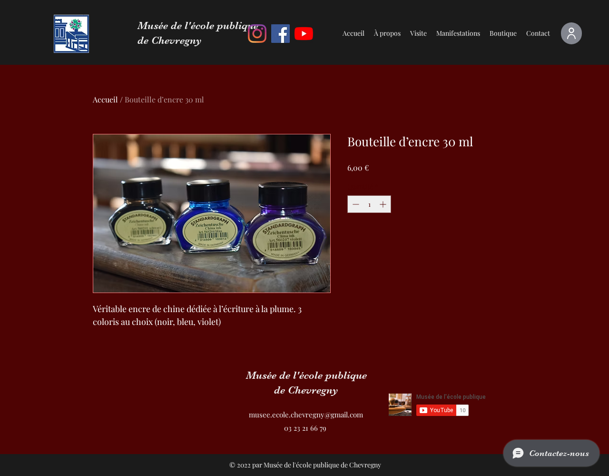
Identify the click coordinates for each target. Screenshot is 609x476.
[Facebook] (280, 33)
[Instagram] (257, 33)
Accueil (105, 99)
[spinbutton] (369, 204)
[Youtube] (304, 33)
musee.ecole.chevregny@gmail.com (306, 414)
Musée (154, 25)
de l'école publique (214, 25)
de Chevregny (170, 40)
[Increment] (384, 204)
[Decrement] (355, 204)
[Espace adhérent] (571, 33)
